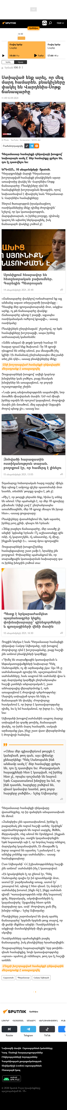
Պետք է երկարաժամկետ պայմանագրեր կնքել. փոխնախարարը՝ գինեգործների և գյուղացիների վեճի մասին (32, 620)
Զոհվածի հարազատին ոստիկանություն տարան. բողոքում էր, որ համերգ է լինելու (32, 463)
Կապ (4, 1052)
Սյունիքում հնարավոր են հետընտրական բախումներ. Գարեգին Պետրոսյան (28, 279)
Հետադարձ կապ (11, 1070)
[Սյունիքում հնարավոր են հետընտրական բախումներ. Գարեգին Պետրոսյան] (33, 250)
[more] (61, 289)
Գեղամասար (24, 977)
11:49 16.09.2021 (10, 97)
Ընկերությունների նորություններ (19, 1056)
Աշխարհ (31, 1020)
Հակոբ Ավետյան (41, 977)
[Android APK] (11, 1079)
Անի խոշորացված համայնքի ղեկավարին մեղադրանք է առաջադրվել (31, 367)
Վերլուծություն (48, 1020)
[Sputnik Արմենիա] (10, 24)
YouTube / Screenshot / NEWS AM (25, 140)
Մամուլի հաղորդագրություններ (25, 1052)
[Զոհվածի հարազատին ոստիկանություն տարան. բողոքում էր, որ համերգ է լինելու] (33, 434)
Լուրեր (13, 47)
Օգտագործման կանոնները (37, 1048)
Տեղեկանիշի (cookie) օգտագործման (22, 1065)
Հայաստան (8, 977)
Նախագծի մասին (11, 1048)
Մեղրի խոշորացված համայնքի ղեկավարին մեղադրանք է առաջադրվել (33, 968)
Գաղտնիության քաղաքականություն (21, 1061)
